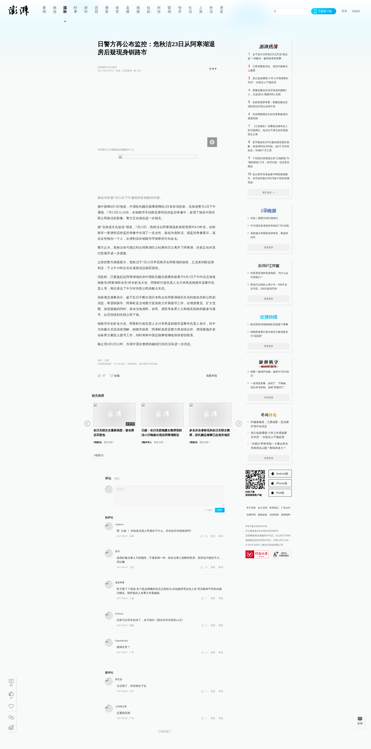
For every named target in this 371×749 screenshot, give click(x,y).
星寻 (117, 551)
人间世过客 (121, 706)
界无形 (118, 679)
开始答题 (268, 397)
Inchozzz (119, 613)
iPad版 (280, 492)
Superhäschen (121, 640)
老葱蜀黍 (119, 582)
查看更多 (268, 247)
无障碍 (356, 11)
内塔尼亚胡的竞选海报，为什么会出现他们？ (269, 275)
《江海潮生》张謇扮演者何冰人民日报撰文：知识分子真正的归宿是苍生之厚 (268, 130)
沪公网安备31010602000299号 (261, 531)
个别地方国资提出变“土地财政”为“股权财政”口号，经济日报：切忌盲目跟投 (268, 162)
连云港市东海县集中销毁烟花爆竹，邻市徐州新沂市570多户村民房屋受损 (268, 178)
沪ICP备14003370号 (256, 526)
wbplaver (119, 524)
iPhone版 (281, 483)
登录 (344, 11)
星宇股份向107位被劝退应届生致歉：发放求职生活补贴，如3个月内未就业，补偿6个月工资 (268, 146)
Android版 (282, 473)
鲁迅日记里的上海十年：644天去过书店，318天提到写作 (268, 286)
